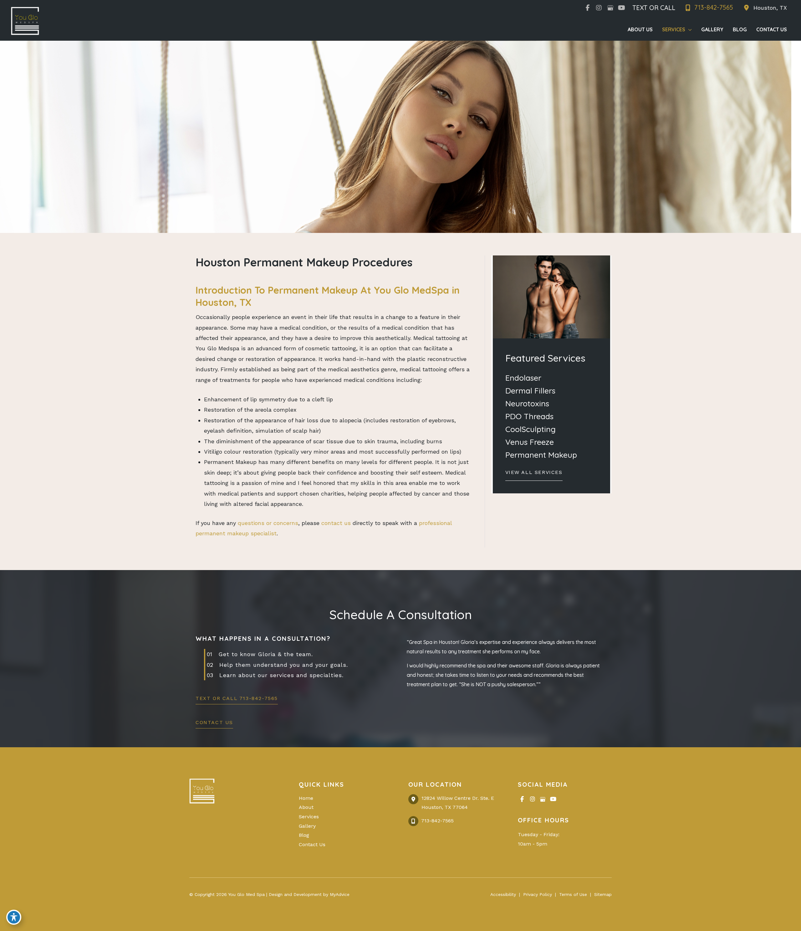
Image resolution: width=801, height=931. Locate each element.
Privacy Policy (537, 894)
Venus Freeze (529, 442)
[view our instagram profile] (599, 7)
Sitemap (603, 894)
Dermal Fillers (530, 390)
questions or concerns (268, 523)
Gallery (307, 826)
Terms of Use (573, 894)
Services (309, 817)
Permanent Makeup (541, 455)
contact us (336, 523)
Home (306, 798)
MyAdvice (338, 894)
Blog (304, 835)
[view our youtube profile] (621, 7)
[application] (688, 29)
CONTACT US (214, 722)
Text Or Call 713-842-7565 (237, 698)
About (306, 807)
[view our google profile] (610, 7)
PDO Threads (529, 416)
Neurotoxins (527, 403)
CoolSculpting (530, 429)
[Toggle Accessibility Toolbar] (13, 917)
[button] (534, 474)
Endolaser (523, 378)
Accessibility (503, 894)
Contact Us (312, 844)
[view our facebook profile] (587, 7)
